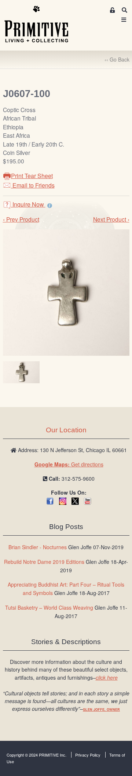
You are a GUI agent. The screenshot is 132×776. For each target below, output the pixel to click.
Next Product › (111, 219)
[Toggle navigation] (123, 19)
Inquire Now (28, 204)
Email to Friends (33, 185)
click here (107, 677)
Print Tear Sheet (32, 175)
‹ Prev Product (21, 219)
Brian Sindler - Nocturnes (37, 547)
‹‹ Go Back (116, 59)
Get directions (68, 464)
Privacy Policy (87, 755)
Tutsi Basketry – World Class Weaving (49, 607)
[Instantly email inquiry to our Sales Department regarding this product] (49, 205)
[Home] (42, 24)
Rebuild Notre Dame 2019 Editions (44, 561)
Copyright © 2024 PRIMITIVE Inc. (36, 755)
